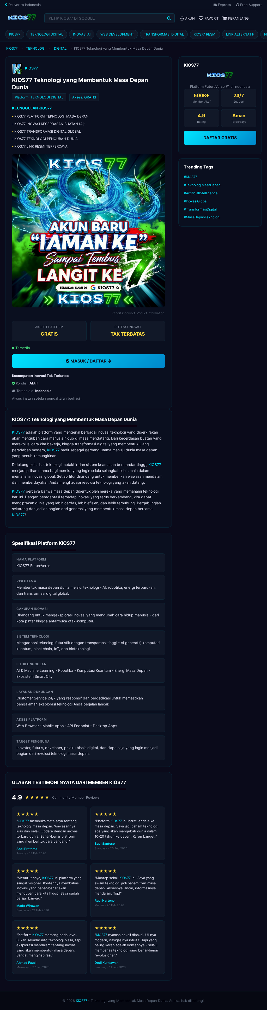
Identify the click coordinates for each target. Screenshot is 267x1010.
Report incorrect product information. (138, 313)
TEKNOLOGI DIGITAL (46, 34)
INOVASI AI (81, 34)
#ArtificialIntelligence (201, 193)
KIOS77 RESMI (205, 34)
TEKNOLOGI (35, 48)
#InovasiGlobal (195, 201)
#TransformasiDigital (200, 209)
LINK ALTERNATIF (240, 34)
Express (224, 5)
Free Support (250, 5)
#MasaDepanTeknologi (202, 217)
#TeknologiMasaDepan (202, 185)
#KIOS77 (190, 177)
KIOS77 (14, 34)
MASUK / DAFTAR (88, 361)
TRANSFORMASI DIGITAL (164, 34)
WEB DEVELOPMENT (117, 34)
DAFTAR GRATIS (220, 137)
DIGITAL (60, 48)
